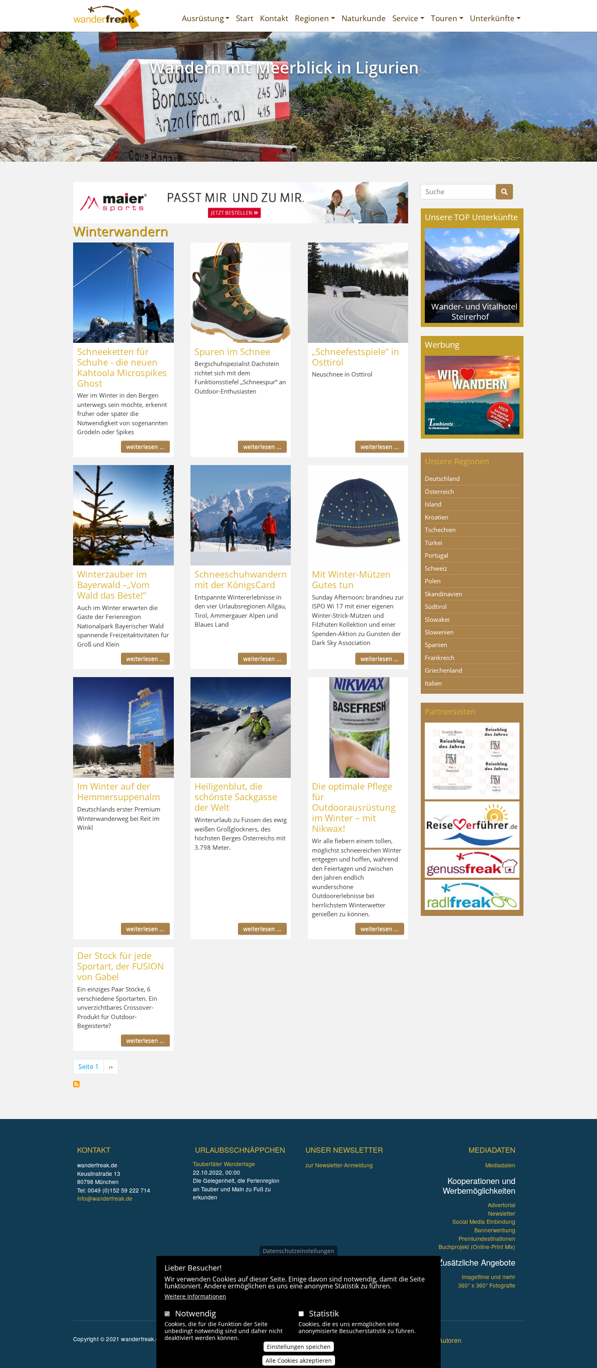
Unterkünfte (492, 18)
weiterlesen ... (145, 446)
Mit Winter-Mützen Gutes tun (351, 579)
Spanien (436, 645)
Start (244, 18)
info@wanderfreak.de (104, 1198)
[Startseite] (107, 17)
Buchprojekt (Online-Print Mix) (477, 1246)
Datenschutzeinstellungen (298, 1251)
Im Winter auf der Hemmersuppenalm (118, 791)
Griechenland (443, 670)
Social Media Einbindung (483, 1221)
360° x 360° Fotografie (486, 1285)
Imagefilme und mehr (488, 1277)
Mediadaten (500, 1165)
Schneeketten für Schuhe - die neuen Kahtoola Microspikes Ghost (122, 367)
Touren (444, 18)
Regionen (312, 18)
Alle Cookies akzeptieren (299, 1360)
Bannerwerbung (494, 1230)
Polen (433, 581)
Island (433, 504)
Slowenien (439, 632)
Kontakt (274, 18)
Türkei (433, 543)
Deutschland (442, 478)
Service (405, 18)
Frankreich (439, 658)
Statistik (324, 1313)
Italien (433, 683)
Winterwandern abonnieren (76, 1084)
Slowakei (437, 619)
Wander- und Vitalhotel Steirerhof (474, 311)
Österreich (439, 491)
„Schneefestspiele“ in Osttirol (355, 356)
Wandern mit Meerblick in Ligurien (284, 67)
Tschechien (440, 530)
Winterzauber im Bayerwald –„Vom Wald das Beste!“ (113, 584)
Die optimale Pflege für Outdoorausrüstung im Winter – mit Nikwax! (354, 807)
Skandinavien (443, 594)
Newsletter (501, 1213)
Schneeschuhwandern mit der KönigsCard (241, 579)
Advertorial (501, 1205)
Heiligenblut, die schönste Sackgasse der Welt (236, 796)
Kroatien (436, 517)
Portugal (436, 555)
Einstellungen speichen (299, 1346)
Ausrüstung (203, 18)
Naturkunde (364, 18)
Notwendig (195, 1313)
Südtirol (436, 606)
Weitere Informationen (195, 1296)
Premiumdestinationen (487, 1238)
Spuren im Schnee (232, 351)
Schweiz (436, 568)
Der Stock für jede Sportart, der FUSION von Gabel (120, 966)
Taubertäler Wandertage (224, 1164)
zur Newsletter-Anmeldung (339, 1165)
